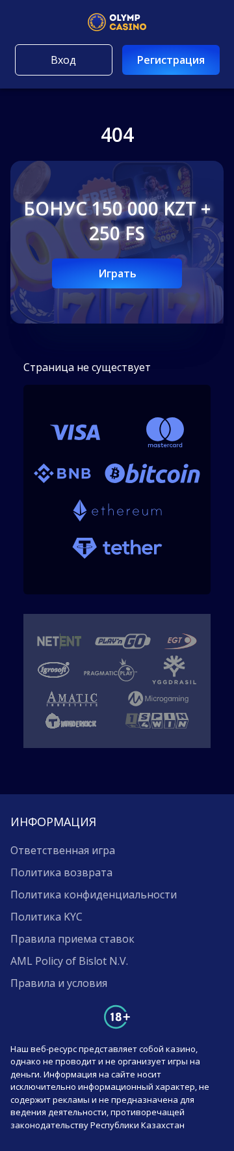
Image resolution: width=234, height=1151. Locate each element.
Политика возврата (61, 872)
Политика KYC (46, 916)
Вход (63, 60)
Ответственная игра (62, 850)
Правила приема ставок (72, 939)
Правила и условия (58, 983)
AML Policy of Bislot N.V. (69, 961)
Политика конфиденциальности (93, 894)
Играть (117, 273)
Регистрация (171, 60)
